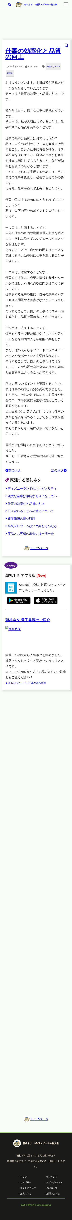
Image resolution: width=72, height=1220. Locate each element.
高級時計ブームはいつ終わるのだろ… (34, 526)
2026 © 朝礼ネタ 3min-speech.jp (36, 1204)
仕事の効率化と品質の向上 (26, 503)
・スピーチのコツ (53, 1182)
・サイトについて (27, 1187)
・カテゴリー (24, 1182)
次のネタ (57, 470)
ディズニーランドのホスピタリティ (32, 488)
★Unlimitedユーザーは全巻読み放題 (25, 683)
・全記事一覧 (51, 1187)
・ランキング (51, 1176)
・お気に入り (24, 1193)
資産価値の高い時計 (21, 518)
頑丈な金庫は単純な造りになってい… (34, 496)
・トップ (22, 1176)
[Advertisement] (36, 27)
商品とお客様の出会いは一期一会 (31, 533)
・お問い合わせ (52, 1193)
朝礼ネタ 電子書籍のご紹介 (27, 619)
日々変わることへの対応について (31, 511)
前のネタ (14, 470)
